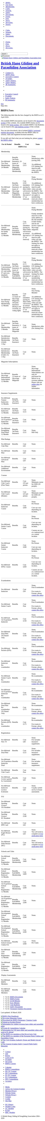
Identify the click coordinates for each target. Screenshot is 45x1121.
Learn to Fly (9, 1058)
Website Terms (10, 1093)
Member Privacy (11, 1091)
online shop (36, 384)
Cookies (8, 1097)
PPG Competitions (11, 1079)
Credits (7, 1099)
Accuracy (8, 1081)
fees (2, 104)
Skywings (8, 1062)
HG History (9, 1104)
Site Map (8, 1101)
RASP (7, 1110)
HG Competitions (11, 1073)
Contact (8, 1052)
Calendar (8, 1067)
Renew (7, 1056)
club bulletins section (22, 127)
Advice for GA (15, 1089)
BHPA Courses (10, 1064)
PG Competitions (11, 1077)
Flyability (8, 1060)
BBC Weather (10, 1112)
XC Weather (9, 1108)
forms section (14, 125)
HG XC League (10, 1071)
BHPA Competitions (12, 1069)
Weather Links (10, 1106)
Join (6, 1054)
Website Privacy (10, 1095)
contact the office (37, 595)
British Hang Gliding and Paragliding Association (20, 65)
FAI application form (37, 835)
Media (7, 1087)
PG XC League (10, 1075)
